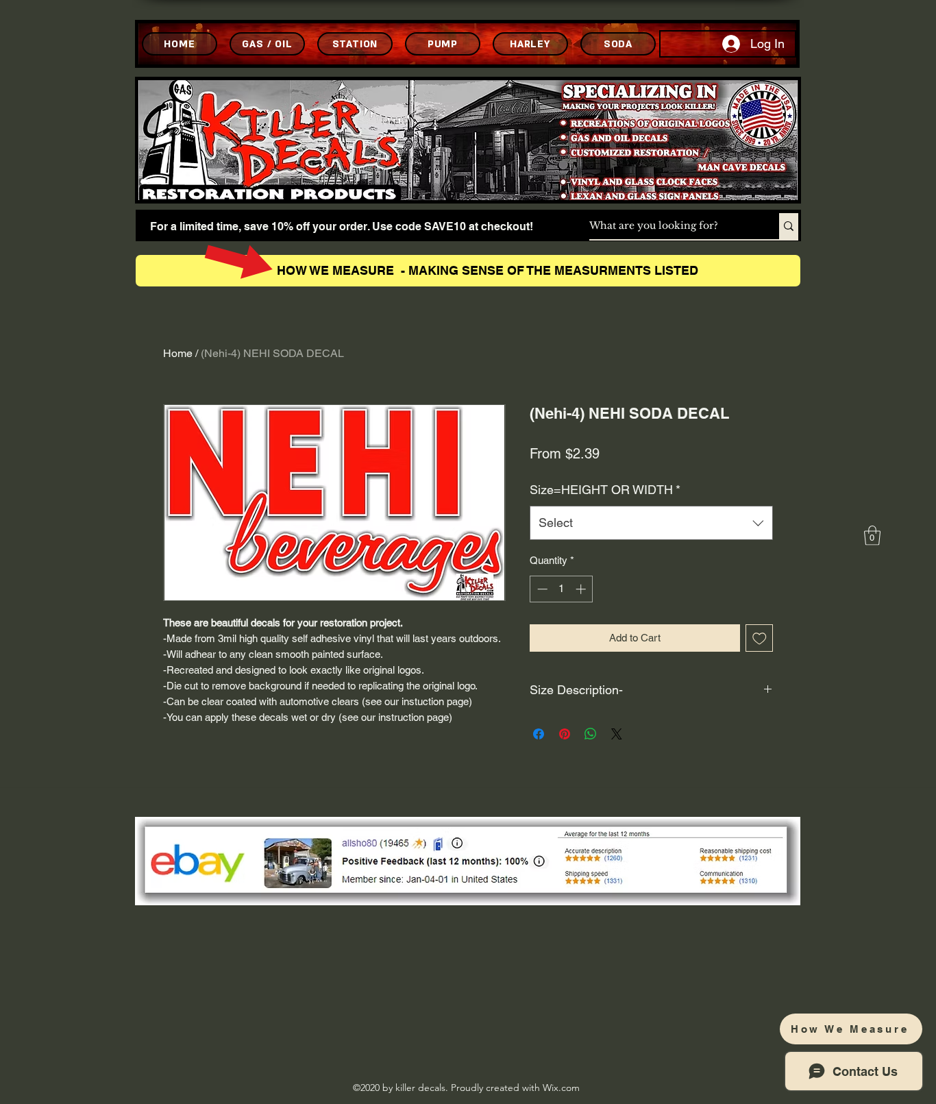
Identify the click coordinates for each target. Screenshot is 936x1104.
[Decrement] (541, 589)
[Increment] (582, 589)
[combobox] (651, 523)
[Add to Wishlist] (760, 638)
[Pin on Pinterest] (564, 734)
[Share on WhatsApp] (590, 734)
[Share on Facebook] (538, 734)
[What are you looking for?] (788, 226)
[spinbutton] (561, 589)
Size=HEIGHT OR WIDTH (605, 489)
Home (178, 353)
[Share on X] (616, 734)
